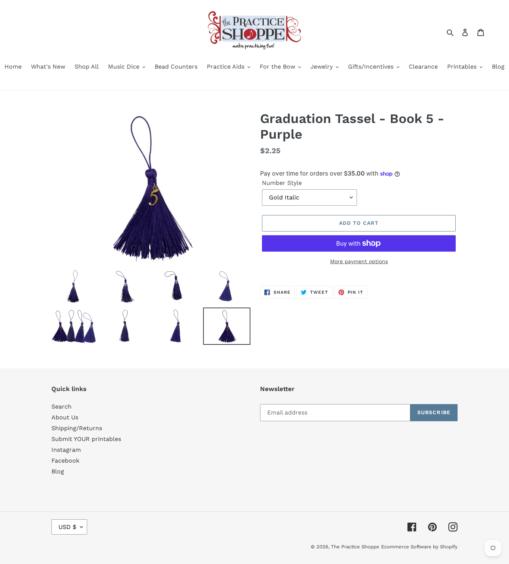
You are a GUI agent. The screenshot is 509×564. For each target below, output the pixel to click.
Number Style (282, 182)
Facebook (65, 460)
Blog (57, 471)
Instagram (66, 449)
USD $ (67, 526)
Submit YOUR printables (86, 438)
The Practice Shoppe (355, 546)
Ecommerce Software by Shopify (419, 546)
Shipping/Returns (76, 428)
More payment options (359, 261)
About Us (64, 417)
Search (61, 406)
